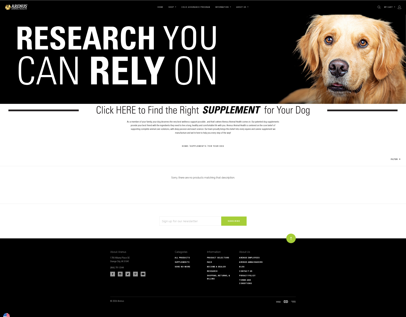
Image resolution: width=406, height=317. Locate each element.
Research (212, 271)
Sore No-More (182, 267)
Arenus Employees (249, 258)
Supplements (182, 262)
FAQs (209, 262)
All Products (182, 258)
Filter (394, 159)
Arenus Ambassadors (251, 262)
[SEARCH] (380, 7)
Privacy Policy (247, 276)
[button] (399, 159)
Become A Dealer (216, 267)
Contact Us (245, 271)
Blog (242, 267)
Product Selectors (218, 258)
